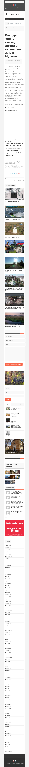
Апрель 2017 (8, 695)
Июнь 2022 (7, 587)
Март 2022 (7, 592)
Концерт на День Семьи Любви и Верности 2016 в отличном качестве (14, 145)
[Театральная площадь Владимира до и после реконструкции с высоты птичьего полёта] (14, 299)
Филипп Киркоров (16, 167)
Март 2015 (7, 749)
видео (17, 161)
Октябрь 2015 (8, 735)
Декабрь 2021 (8, 596)
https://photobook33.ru (10, 107)
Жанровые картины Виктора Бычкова (15, 414)
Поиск (7, 399)
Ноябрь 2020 (8, 605)
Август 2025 (7, 558)
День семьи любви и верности (13, 161)
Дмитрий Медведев (10, 163)
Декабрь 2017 (8, 677)
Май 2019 (7, 639)
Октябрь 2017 (8, 681)
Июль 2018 (7, 661)
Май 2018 (7, 666)
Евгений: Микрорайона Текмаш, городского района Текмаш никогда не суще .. (17, 502)
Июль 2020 (7, 614)
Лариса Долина (15, 166)
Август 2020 (7, 612)
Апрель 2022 (8, 590)
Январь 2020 (8, 621)
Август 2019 (7, 632)
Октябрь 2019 (8, 628)
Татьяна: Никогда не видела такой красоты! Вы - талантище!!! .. (17, 512)
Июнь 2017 (7, 690)
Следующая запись (18, 180)
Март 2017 (7, 697)
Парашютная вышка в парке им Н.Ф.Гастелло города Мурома (15, 433)
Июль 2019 (7, 634)
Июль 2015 (7, 742)
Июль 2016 (7, 715)
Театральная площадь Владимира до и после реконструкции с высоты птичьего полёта (14, 308)
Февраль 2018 (8, 672)
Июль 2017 (7, 688)
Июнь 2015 (7, 744)
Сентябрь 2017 (8, 684)
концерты (7, 166)
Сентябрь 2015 (8, 737)
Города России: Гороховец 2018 (12, 254)
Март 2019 (7, 643)
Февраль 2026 (8, 545)
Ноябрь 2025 (8, 552)
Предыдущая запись (11, 179)
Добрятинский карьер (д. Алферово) (14, 383)
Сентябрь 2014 (8, 751)
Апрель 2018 (8, 668)
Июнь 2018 (7, 664)
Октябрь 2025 (8, 554)
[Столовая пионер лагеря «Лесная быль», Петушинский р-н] (8, 420)
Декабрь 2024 (8, 565)
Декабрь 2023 (8, 574)
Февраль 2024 (8, 569)
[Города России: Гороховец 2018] (14, 246)
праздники (8, 167)
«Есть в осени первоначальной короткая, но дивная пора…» (12, 236)
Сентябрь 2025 (8, 556)
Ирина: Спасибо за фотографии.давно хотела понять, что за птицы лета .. (17, 492)
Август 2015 (7, 740)
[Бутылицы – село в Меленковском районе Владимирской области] (8, 426)
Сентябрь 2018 (8, 657)
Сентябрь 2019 (8, 630)
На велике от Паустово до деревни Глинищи (14, 271)
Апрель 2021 (8, 599)
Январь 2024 (8, 572)
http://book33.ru (8, 109)
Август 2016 (7, 713)
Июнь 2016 (7, 717)
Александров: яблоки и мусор (12, 326)
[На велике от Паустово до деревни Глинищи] (14, 263)
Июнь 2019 (7, 637)
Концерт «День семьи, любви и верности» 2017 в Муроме (13, 45)
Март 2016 (7, 724)
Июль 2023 (7, 576)
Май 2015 (7, 746)
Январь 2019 (8, 648)
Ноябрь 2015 (8, 733)
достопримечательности (12, 165)
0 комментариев (10, 63)
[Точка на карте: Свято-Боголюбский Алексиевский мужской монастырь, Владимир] (14, 280)
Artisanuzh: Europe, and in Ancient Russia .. (16, 497)
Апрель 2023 (8, 581)
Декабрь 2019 (8, 623)
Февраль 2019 (8, 646)
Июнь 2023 (7, 578)
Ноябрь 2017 (8, 679)
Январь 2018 (8, 675)
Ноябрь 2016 (8, 706)
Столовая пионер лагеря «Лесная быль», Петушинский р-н (16, 420)
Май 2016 (7, 720)
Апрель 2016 (8, 722)
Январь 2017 (8, 702)
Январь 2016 (8, 728)
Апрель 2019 (8, 641)
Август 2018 (7, 659)
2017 (9, 161)
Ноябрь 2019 (8, 625)
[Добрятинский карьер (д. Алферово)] (14, 378)
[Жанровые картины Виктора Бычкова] (8, 414)
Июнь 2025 (7, 560)
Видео (11, 27)
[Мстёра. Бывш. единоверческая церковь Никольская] (8, 408)
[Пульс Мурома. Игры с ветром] (14, 212)
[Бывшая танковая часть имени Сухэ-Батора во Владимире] (14, 446)
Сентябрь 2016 (8, 711)
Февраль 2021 (8, 601)
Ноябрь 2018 (8, 652)
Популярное (8, 404)
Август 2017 (7, 686)
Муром (11, 60)
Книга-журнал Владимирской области (13, 763)
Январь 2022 (8, 594)
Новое (14, 404)
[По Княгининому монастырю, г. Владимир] (14, 194)
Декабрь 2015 (8, 731)
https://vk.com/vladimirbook (11, 110)
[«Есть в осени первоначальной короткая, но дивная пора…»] (14, 228)
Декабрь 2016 (8, 704)
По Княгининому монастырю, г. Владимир (12, 202)
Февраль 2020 (8, 619)
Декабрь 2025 (8, 549)
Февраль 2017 (8, 699)
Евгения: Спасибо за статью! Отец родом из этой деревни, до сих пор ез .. (17, 507)
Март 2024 (7, 567)
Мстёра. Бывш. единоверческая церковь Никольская (16, 408)
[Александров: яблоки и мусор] (14, 319)
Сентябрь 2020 (8, 610)
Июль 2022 (7, 585)
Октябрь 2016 (8, 708)
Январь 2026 (8, 547)
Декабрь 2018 (8, 650)
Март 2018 (7, 670)
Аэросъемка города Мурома (14, 148)
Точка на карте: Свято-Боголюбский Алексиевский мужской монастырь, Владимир (14, 289)
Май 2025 (7, 563)
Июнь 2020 (7, 616)
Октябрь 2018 (8, 655)
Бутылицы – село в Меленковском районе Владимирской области (16, 426)
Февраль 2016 (8, 726)
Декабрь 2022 (8, 583)
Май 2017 (7, 693)
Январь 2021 (8, 603)
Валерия (13, 161)
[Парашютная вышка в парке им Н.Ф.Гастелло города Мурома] (8, 433)
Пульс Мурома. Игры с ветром (12, 219)
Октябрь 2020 (8, 608)
